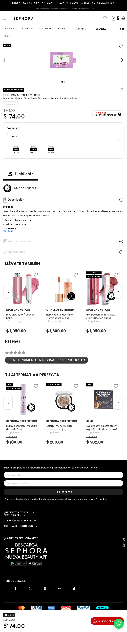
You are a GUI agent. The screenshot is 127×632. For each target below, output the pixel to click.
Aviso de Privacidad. (96, 499)
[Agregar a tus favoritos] (121, 46)
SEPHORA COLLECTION (21, 95)
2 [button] (64, 82)
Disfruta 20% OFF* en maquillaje (38, 3)
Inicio (7, 36)
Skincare (27, 29)
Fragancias (46, 29)
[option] (63, 60)
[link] (11, 104)
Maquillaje (10, 29)
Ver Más (8, 231)
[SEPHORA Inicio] (24, 18)
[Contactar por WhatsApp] (119, 624)
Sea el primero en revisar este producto (48, 361)
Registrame (63, 492)
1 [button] (62, 82)
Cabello (63, 29)
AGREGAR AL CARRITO (109, 621)
